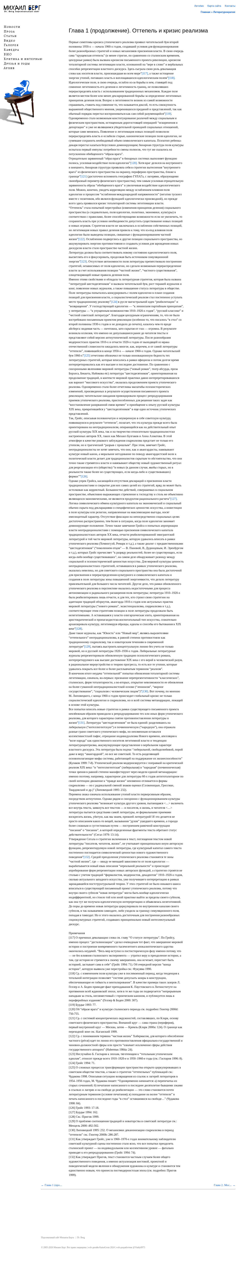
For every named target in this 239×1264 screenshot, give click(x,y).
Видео (9, 41)
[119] (168, 113)
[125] (87, 355)
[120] (133, 163)
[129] (87, 646)
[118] (171, 77)
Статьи (10, 36)
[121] (83, 176)
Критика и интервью (23, 59)
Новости (12, 27)
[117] (145, 73)
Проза (9, 31)
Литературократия (224, 12)
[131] (81, 722)
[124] (114, 301)
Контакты (230, 5)
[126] (84, 476)
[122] (81, 239)
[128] (79, 628)
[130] (145, 691)
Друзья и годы (17, 64)
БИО (8, 54)
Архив (9, 68)
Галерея (11, 45)
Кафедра (11, 50)
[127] (173, 498)
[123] (83, 261)
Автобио (199, 5)
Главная (205, 12)
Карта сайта (214, 5)
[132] (86, 857)
